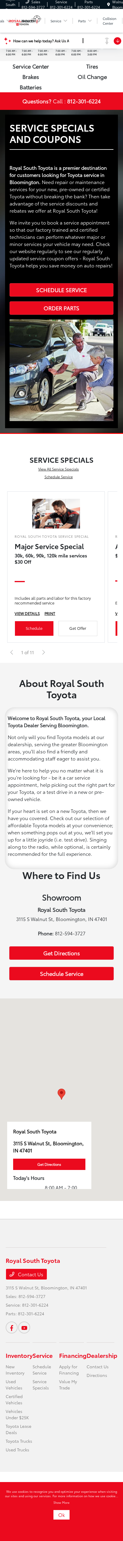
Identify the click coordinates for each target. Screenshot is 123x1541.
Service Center (31, 66)
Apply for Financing (69, 1370)
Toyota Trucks (19, 1441)
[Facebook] (12, 1327)
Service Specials (41, 1384)
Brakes (30, 76)
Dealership (102, 1355)
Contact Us (30, 1274)
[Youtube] (24, 1327)
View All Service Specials (58, 468)
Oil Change (92, 76)
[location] (108, 4)
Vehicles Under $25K (17, 1414)
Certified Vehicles (14, 1399)
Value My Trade (68, 1384)
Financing (73, 1355)
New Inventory (15, 1370)
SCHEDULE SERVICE (61, 290)
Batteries (31, 87)
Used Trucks (17, 1450)
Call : (61, 101)
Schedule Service (58, 476)
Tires (92, 66)
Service (43, 1355)
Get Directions (61, 953)
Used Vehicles (14, 1384)
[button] (61, 1094)
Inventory (19, 1355)
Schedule (34, 628)
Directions (97, 1375)
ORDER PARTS (61, 308)
